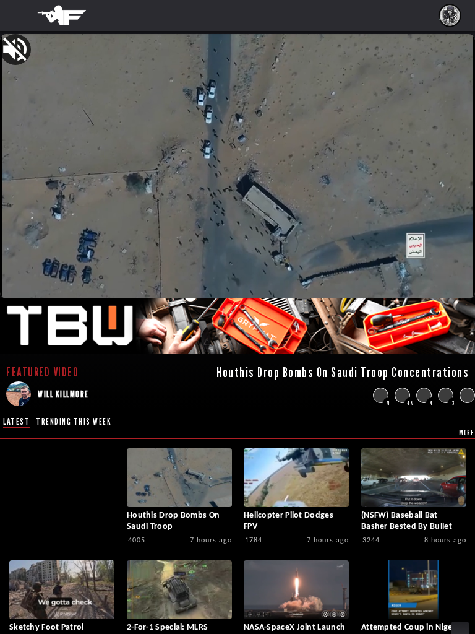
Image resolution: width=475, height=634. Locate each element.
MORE (466, 432)
